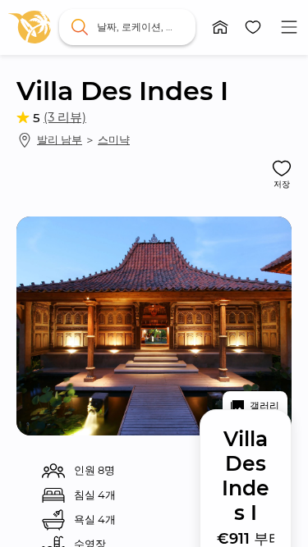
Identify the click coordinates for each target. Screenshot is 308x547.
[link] (29, 27)
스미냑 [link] (114, 139)
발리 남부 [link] (59, 139)
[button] (220, 27)
